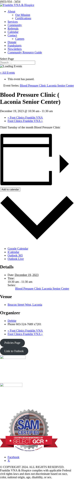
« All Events (7, 72)
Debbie (12, 320)
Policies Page (12, 342)
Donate (12, 42)
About (11, 11)
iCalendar (13, 252)
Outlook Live (16, 258)
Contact (12, 35)
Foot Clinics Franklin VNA (25, 117)
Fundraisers (14, 45)
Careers (19, 38)
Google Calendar (18, 248)
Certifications (23, 18)
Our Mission (22, 14)
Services (13, 21)
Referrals (13, 28)
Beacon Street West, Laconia (25, 304)
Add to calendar (10, 189)
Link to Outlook (14, 351)
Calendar (13, 32)
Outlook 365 (15, 255)
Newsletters (15, 49)
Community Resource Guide (25, 52)
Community (15, 25)
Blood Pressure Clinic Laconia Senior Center (42, 288)
